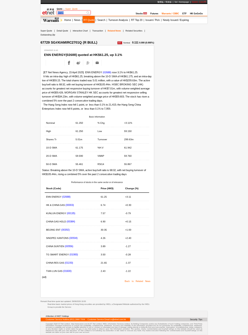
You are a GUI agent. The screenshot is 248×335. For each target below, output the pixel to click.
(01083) (74, 254)
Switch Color (198, 2)
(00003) (69, 205)
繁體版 (160, 2)
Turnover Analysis (118, 20)
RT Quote (89, 20)
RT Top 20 (136, 20)
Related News (114, 31)
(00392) (65, 229)
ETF (184, 13)
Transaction (97, 31)
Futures (154, 13)
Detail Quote (62, 31)
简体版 (169, 2)
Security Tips (196, 319)
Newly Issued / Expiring (176, 20)
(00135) (71, 213)
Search (101, 20)
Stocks (139, 13)
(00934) (73, 238)
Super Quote (71, 9)
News (77, 20)
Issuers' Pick (152, 20)
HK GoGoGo (196, 13)
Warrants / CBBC (170, 13)
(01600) (67, 271)
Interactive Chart (80, 31)
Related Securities (134, 31)
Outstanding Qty (47, 35)
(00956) (69, 246)
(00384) (71, 221)
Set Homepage (181, 2)
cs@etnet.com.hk (118, 319)
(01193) (69, 262)
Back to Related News (137, 281)
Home (67, 20)
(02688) (107, 72)
